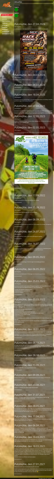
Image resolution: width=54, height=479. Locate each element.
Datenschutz (6, 33)
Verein (4, 17)
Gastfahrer (6, 21)
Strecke (4, 25)
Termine (4, 23)
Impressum (5, 31)
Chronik (4, 27)
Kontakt (5, 29)
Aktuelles (5, 15)
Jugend (4, 19)
